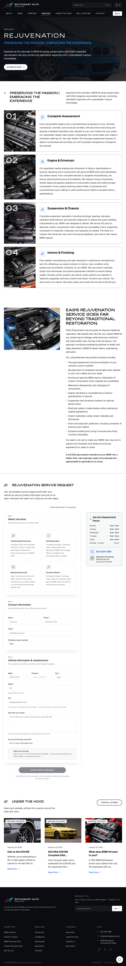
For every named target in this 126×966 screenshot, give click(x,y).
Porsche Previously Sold (13, 946)
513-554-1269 (103, 551)
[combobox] (92, 5)
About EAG (70, 932)
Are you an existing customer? (20, 739)
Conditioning (39, 937)
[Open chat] (119, 959)
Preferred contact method (18, 640)
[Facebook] (105, 949)
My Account (70, 946)
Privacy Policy (97, 963)
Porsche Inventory (11, 937)
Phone (46, 618)
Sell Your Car (9, 950)
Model (11, 684)
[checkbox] (11, 751)
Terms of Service (109, 963)
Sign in (117, 13)
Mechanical (39, 946)
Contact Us (70, 941)
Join (115, 908)
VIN (9, 698)
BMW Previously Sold (12, 941)
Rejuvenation (40, 941)
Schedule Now (14, 67)
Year (57, 673)
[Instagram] (99, 949)
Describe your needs (16, 713)
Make (10, 673)
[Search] (108, 5)
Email (10, 629)
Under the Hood (72, 937)
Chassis (35, 673)
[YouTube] (110, 949)
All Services (39, 932)
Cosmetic (38, 950)
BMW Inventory (10, 932)
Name (11, 618)
